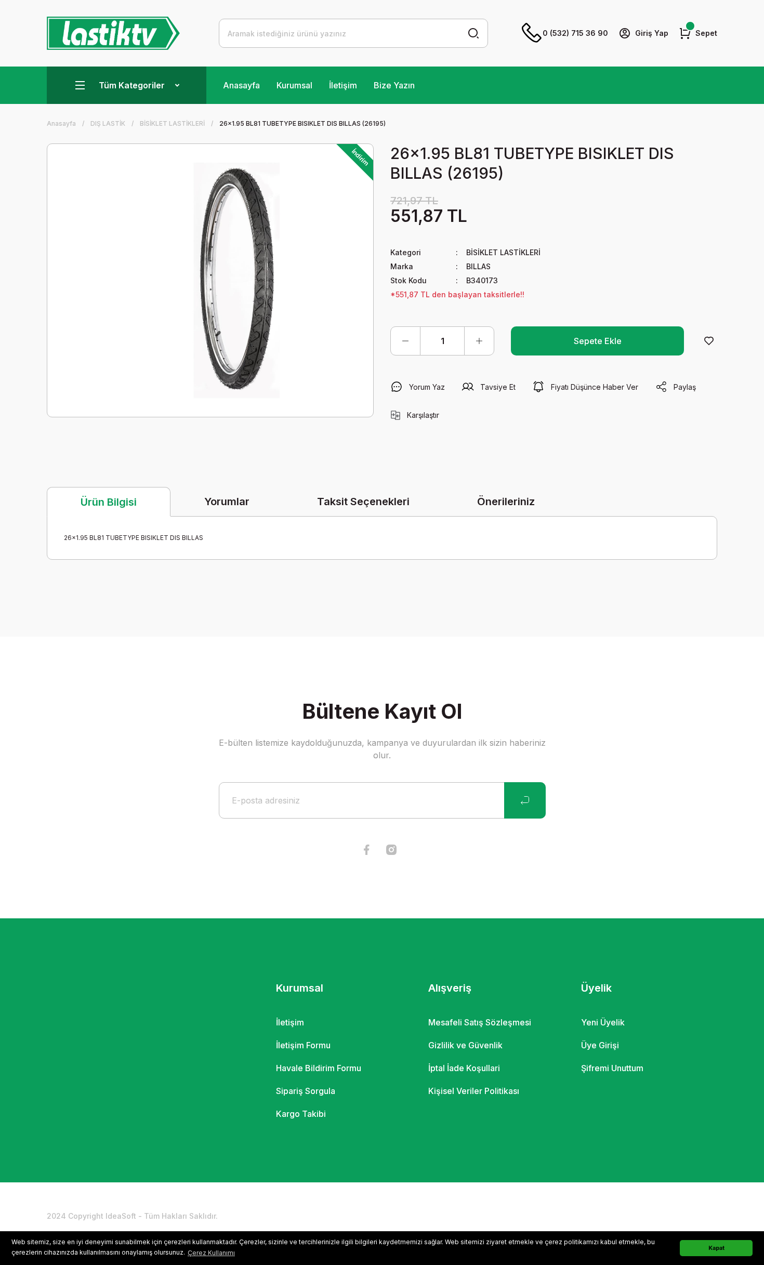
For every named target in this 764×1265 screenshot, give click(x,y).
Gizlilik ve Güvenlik (465, 1045)
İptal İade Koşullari (464, 1068)
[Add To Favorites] (709, 341)
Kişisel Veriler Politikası (473, 1091)
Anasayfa (241, 85)
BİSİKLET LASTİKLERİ (503, 252)
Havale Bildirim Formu (318, 1068)
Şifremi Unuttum (612, 1068)
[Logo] (113, 33)
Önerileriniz (506, 501)
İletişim (343, 85)
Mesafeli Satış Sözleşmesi (479, 1022)
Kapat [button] (716, 1248)
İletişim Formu (303, 1045)
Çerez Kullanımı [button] (211, 1253)
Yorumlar (226, 501)
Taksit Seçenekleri (363, 501)
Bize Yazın (394, 85)
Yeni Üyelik (603, 1022)
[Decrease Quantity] (405, 341)
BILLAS (478, 266)
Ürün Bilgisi (109, 502)
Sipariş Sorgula (305, 1091)
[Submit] (525, 800)
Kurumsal (294, 85)
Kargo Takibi (301, 1114)
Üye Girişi (600, 1045)
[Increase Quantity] (479, 341)
